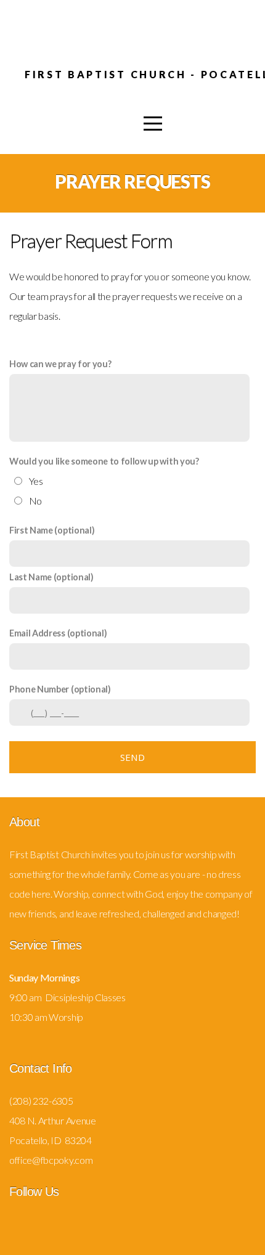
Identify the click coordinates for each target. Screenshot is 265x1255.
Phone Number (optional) (60, 689)
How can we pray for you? (60, 364)
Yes (36, 481)
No (35, 500)
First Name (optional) (51, 530)
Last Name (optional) (51, 577)
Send (132, 757)
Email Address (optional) (58, 633)
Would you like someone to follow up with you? (104, 461)
